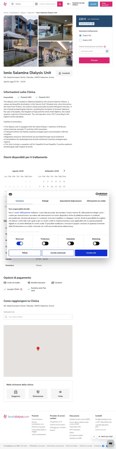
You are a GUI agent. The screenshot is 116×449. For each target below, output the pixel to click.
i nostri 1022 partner (21, 213)
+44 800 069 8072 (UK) (101, 426)
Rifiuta (25, 253)
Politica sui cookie (86, 446)
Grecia (23, 13)
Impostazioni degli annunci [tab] (71, 201)
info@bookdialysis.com (103, 419)
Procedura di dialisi (76, 435)
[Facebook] (103, 446)
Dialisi (72, 433)
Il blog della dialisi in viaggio (39, 431)
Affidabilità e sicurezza (37, 446)
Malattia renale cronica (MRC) (80, 419)
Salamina (31, 13)
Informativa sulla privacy (55, 446)
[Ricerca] (60, 3)
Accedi (93, 4)
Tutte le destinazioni (39, 435)
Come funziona (37, 419)
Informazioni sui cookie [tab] (96, 201)
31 (6, 206)
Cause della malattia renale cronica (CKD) (79, 423)
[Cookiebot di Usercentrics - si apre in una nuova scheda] (97, 194)
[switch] (45, 243)
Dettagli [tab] (45, 201)
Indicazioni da (9, 312)
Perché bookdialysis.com (38, 423)
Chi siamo (24, 446)
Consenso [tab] (20, 201)
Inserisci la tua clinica (78, 4)
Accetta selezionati (58, 253)
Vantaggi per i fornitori (58, 428)
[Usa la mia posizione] (70, 317)
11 (56, 186)
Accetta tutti (91, 253)
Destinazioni (14, 13)
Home (6, 13)
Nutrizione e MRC (76, 438)
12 (60, 186)
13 (64, 186)
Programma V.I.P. (56, 422)
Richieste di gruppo (38, 427)
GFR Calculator (75, 430)
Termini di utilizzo (72, 446)
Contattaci (97, 446)
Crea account (105, 4)
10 (52, 186)
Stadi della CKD (75, 427)
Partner (52, 430)
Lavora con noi (100, 430)
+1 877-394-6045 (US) (103, 422)
